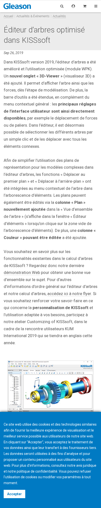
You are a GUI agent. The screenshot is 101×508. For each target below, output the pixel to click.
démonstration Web (22, 272)
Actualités (59, 16)
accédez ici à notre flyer (69, 293)
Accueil (8, 16)
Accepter (14, 494)
